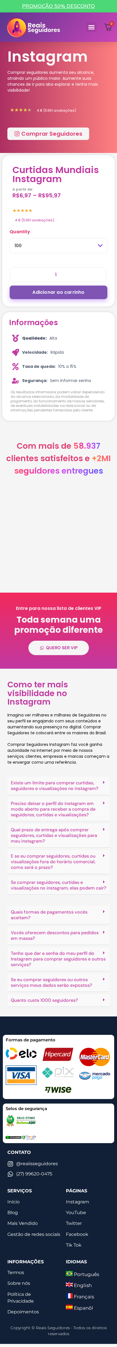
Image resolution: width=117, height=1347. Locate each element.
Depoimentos (23, 1311)
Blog (12, 1212)
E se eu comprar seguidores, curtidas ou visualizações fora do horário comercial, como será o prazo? (53, 861)
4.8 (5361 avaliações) (34, 220)
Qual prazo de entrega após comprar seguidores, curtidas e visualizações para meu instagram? (54, 835)
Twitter (74, 1223)
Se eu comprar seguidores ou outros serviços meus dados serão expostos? (51, 982)
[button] (91, 27)
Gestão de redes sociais (33, 1234)
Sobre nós (18, 1283)
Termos (15, 1272)
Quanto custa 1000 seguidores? (44, 1000)
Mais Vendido (22, 1223)
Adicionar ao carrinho (58, 292)
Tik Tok (74, 1245)
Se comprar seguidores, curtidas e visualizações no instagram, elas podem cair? (58, 885)
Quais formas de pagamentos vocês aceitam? (49, 915)
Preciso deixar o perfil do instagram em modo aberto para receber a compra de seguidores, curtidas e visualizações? (53, 809)
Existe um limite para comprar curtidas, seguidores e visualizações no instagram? (54, 785)
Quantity (20, 232)
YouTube (76, 1212)
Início (13, 1201)
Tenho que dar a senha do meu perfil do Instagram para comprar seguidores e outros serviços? (58, 959)
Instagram (77, 1201)
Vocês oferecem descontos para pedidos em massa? (55, 935)
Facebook (77, 1234)
